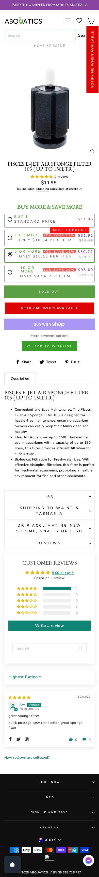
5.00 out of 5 (63, 572)
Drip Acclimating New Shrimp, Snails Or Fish (49, 528)
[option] (49, 5)
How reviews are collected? (27, 757)
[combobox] (39, 35)
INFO (49, 797)
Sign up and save (49, 812)
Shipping (42, 189)
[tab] (20, 378)
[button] (92, 59)
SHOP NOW (49, 782)
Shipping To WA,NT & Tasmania (49, 511)
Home (39, 46)
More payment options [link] (49, 335)
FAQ (49, 496)
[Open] (12, 864)
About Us (49, 827)
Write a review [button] (49, 625)
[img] (19, 697)
